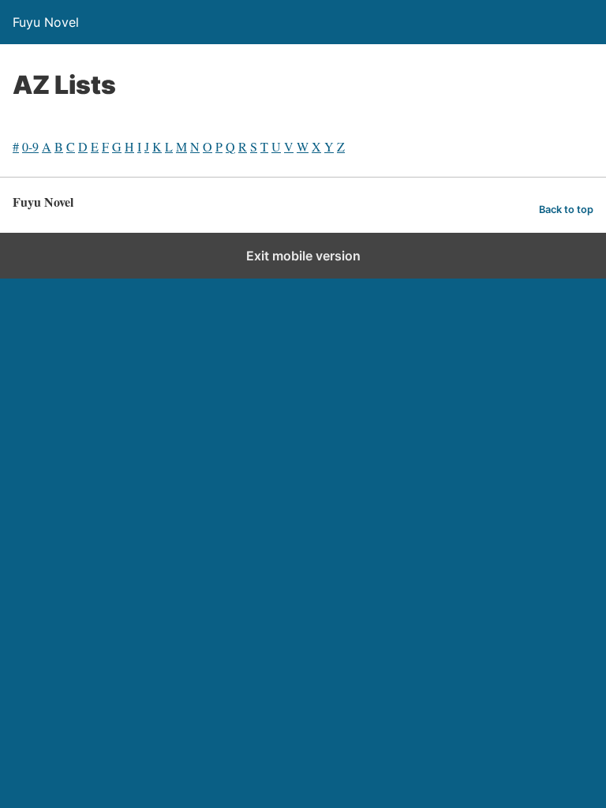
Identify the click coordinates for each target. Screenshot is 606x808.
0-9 (30, 146)
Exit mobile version (303, 256)
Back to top (566, 209)
